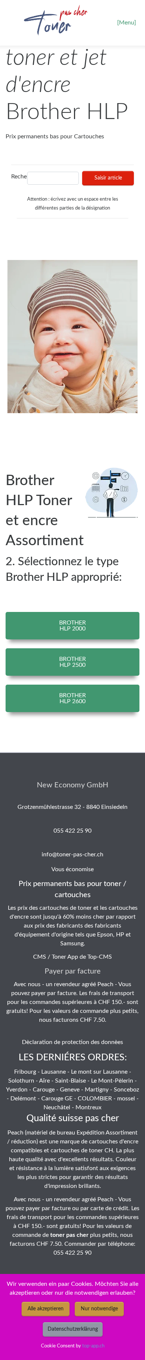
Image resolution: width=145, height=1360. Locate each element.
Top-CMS (99, 957)
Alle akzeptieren (46, 1308)
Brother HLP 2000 (72, 626)
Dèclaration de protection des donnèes (72, 1042)
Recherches (17, 177)
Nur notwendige (99, 1308)
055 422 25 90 (72, 831)
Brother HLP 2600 (72, 698)
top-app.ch (93, 1346)
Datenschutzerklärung (73, 1329)
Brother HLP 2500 (72, 662)
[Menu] (126, 23)
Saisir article (108, 178)
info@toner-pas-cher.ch (72, 854)
